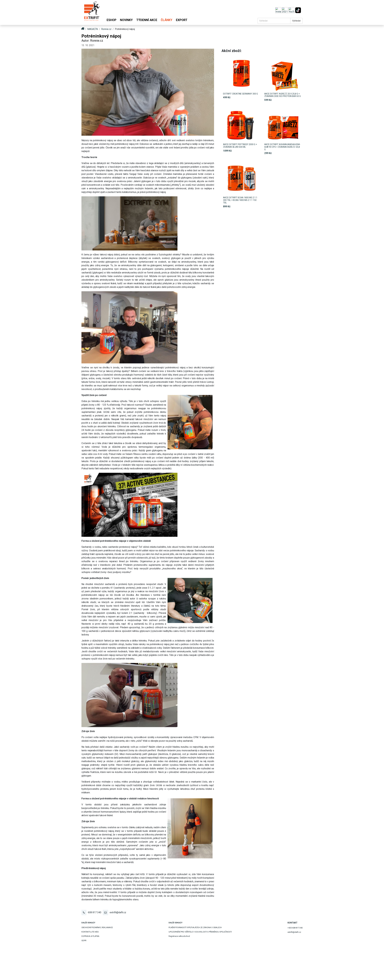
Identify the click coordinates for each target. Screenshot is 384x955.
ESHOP (111, 20)
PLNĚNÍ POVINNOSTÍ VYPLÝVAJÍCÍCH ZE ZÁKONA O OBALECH (195, 927)
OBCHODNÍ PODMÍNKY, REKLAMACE (97, 927)
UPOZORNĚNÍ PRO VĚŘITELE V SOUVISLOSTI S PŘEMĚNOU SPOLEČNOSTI (200, 932)
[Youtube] (291, 10)
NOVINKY (126, 20)
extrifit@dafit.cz (118, 912)
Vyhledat (296, 21)
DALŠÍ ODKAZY (88, 922)
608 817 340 (94, 912)
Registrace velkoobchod (179, 936)
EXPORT (181, 20)
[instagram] (278, 10)
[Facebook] (285, 10)
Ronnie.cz (106, 29)
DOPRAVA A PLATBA (90, 936)
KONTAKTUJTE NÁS (90, 932)
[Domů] (91, 12)
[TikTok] (298, 10)
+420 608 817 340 (295, 928)
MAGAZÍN (92, 29)
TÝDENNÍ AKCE (146, 20)
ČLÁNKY (166, 20)
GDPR (83, 940)
